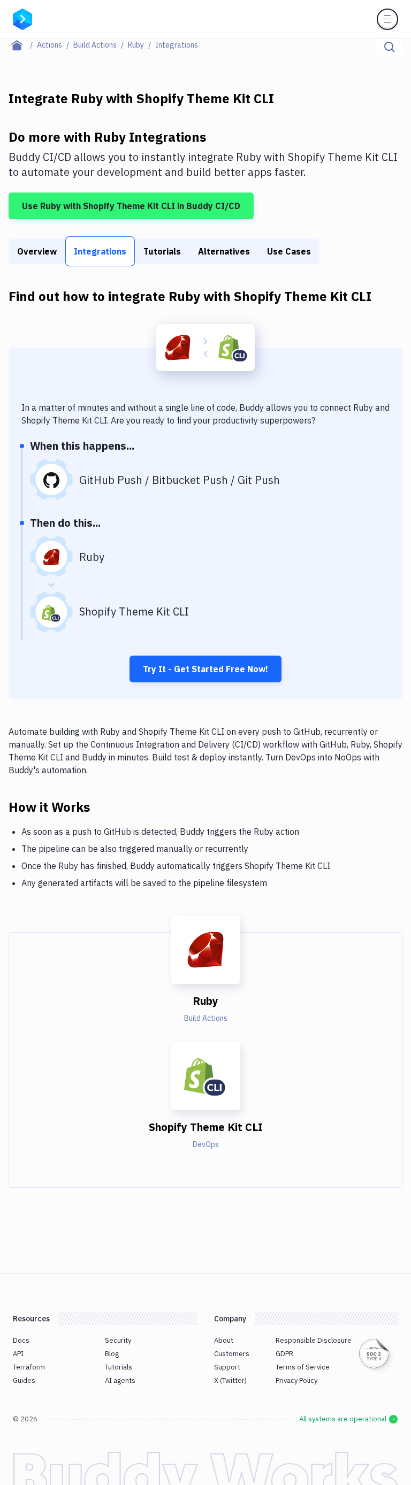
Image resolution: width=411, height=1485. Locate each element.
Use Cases (289, 251)
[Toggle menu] (387, 19)
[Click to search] (389, 47)
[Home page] (23, 45)
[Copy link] (102, 806)
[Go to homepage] (22, 18)
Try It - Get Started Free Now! (205, 669)
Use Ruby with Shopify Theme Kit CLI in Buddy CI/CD (131, 206)
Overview (37, 251)
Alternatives (224, 251)
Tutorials (162, 251)
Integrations (100, 251)
